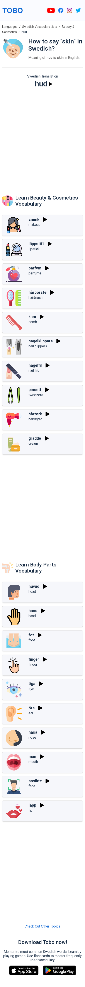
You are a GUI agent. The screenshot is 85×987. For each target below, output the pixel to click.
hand (33, 610)
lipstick (34, 249)
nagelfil (35, 365)
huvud (34, 586)
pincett (35, 389)
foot (32, 640)
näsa (33, 732)
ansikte (35, 781)
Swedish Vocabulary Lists (39, 26)
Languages (9, 26)
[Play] (51, 84)
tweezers (36, 395)
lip (30, 810)
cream (33, 443)
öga (32, 683)
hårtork (35, 414)
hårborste (37, 292)
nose (32, 737)
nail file (34, 370)
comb (33, 322)
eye (31, 689)
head (32, 591)
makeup (35, 225)
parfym (35, 268)
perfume (35, 273)
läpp (32, 805)
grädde (35, 438)
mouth (33, 762)
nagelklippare (41, 341)
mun (32, 756)
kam (32, 316)
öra (32, 708)
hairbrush (35, 297)
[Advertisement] (42, 137)
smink (34, 219)
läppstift (36, 243)
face (32, 786)
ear (31, 713)
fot (31, 635)
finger (34, 659)
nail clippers (38, 346)
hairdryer (35, 419)
